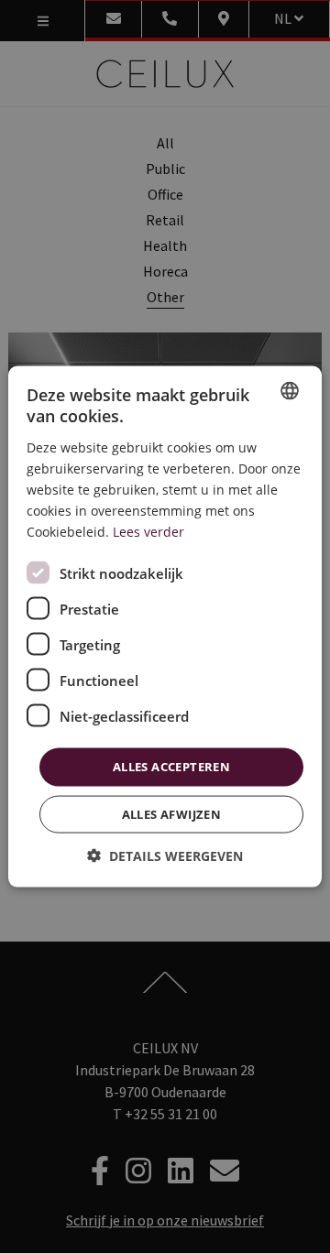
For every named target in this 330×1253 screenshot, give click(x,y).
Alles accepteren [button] (171, 766)
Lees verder (148, 531)
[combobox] (289, 391)
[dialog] (165, 627)
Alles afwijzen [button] (172, 813)
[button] (165, 855)
